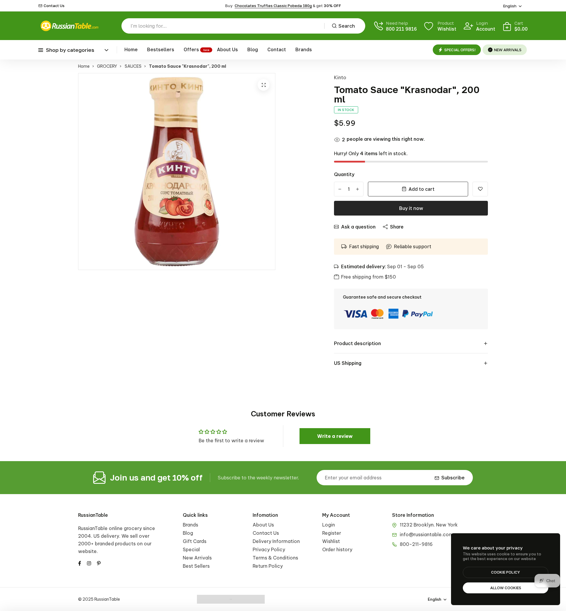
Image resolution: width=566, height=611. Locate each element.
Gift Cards (194, 541)
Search (346, 26)
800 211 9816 (401, 29)
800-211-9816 (416, 544)
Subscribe (453, 478)
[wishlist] (480, 189)
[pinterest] (99, 563)
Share (397, 227)
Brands (303, 49)
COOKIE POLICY (505, 572)
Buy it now (411, 208)
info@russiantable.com (426, 534)
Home (131, 49)
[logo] (69, 26)
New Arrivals (197, 558)
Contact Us (54, 6)
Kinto (340, 77)
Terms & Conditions (275, 558)
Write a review (335, 436)
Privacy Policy (269, 549)
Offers (191, 49)
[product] (263, 85)
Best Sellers (196, 566)
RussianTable (93, 515)
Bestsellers (160, 49)
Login (328, 525)
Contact (276, 49)
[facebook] (79, 563)
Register (331, 533)
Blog (252, 49)
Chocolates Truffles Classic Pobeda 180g (273, 5)
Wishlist (331, 541)
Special (191, 549)
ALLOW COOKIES (505, 587)
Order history (337, 549)
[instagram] (89, 563)
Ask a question (358, 227)
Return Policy (268, 566)
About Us (227, 49)
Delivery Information (276, 541)
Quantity (344, 174)
